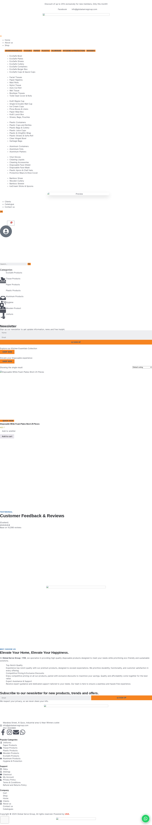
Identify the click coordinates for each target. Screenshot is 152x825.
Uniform (9, 314)
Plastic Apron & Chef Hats (21, 170)
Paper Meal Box (17, 112)
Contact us (10, 207)
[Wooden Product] (3, 310)
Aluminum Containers (19, 146)
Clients (8, 201)
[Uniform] (3, 316)
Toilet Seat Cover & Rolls (21, 96)
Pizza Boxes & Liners (19, 109)
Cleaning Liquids (17, 159)
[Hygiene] (3, 304)
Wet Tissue (14, 90)
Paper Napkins (16, 80)
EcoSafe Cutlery (17, 64)
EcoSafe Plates (16, 58)
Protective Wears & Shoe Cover (24, 173)
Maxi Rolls (14, 82)
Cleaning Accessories (19, 162)
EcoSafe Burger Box (19, 69)
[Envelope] (16, 732)
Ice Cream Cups (17, 106)
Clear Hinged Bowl (18, 138)
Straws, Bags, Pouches (20, 117)
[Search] (29, 264)
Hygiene (9, 302)
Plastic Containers (18, 122)
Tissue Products (13, 278)
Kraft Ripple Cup (17, 101)
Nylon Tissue (15, 85)
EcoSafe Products (14, 272)
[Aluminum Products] (3, 298)
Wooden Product (13, 308)
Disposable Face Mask (20, 167)
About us (9, 42)
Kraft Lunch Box (17, 114)
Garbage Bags (16, 141)
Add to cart (7, 436)
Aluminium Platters (18, 151)
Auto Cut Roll (15, 88)
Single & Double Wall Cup (21, 104)
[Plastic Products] (3, 292)
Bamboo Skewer (17, 183)
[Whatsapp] (23, 732)
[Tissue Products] (3, 280)
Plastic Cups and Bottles (20, 125)
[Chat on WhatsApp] (145, 818)
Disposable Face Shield (20, 165)
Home (7, 40)
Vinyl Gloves (15, 157)
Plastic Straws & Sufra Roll (21, 135)
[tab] (14, 51)
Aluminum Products (14, 296)
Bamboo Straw (16, 178)
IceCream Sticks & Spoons (21, 186)
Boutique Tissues (17, 93)
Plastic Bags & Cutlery (19, 127)
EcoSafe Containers (18, 66)
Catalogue (9, 204)
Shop (7, 45)
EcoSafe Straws (17, 61)
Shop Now (7, 352)
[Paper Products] (3, 286)
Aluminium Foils (16, 149)
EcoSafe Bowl (16, 56)
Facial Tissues (16, 77)
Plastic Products (13, 290)
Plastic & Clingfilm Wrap (20, 133)
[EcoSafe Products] (3, 274)
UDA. (67, 814)
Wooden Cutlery (17, 181)
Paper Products (13, 284)
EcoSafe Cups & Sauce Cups (22, 72)
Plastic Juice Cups (18, 130)
